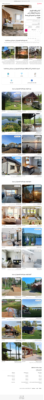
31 (35, 40)
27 (30, 38)
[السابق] (23, 45)
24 (35, 38)
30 (37, 40)
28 (28, 38)
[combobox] (33, 24)
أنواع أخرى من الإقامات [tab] (39, 369)
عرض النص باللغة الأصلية (17, 1)
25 (33, 38)
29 (38, 40)
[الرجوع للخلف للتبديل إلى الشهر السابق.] (38, 29)
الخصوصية (22, 398)
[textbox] (36, 27)
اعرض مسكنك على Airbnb (6, 3)
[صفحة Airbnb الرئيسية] (39, 3)
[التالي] (20, 45)
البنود (20, 398)
